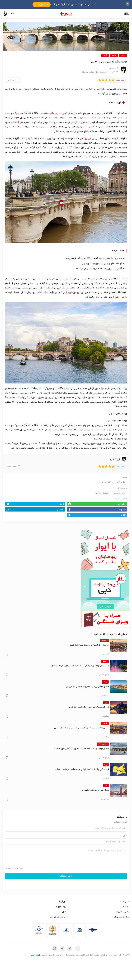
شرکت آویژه (35, 955)
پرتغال (105, 682)
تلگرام (123, 515)
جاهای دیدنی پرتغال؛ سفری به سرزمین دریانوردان (87, 686)
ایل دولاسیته (47, 113)
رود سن (83, 138)
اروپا (123, 55)
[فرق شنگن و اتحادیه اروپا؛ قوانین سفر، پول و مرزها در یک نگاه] (118, 769)
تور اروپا (62, 901)
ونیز (106, 785)
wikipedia (121, 482)
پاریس (105, 55)
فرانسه (114, 55)
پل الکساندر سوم (14, 122)
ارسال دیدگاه (66, 876)
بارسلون (104, 661)
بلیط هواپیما (61, 906)
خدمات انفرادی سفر (57, 917)
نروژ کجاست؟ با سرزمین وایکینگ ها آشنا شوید (89, 707)
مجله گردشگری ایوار (120, 917)
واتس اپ (122, 504)
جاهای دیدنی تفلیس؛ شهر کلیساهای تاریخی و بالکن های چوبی (81, 728)
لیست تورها (43, 4)
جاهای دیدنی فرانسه (79, 131)
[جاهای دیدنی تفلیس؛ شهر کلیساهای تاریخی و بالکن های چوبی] (118, 728)
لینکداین (60, 509)
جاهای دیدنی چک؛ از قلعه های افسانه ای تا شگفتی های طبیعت (82, 748)
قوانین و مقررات (122, 911)
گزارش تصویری (119, 493)
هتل (64, 911)
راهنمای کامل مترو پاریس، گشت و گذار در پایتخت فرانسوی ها (94, 258)
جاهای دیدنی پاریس (77, 122)
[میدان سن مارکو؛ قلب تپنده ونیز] (118, 790)
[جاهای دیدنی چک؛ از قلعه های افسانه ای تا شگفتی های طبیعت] (118, 749)
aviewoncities (107, 482)
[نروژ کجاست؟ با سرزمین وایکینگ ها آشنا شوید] (118, 707)
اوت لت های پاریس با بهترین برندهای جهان (102, 263)
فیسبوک (122, 509)
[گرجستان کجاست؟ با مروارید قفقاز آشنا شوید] (118, 645)
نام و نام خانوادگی (120, 822)
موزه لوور (72, 292)
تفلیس (105, 723)
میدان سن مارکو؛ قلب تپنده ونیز (95, 790)
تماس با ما (124, 901)
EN (12, 13)
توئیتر (62, 504)
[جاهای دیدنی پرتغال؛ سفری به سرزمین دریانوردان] (118, 686)
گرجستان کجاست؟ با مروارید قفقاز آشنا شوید (89, 645)
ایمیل (125, 835)
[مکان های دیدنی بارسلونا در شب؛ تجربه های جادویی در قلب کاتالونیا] (118, 666)
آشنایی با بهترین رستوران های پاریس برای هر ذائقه (99, 268)
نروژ (106, 702)
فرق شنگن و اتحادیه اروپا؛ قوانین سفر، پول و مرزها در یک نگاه (82, 769)
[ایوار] (66, 14)
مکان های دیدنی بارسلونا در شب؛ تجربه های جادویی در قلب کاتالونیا (79, 665)
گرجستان (104, 640)
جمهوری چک (102, 744)
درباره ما (126, 906)
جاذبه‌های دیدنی (102, 493)
